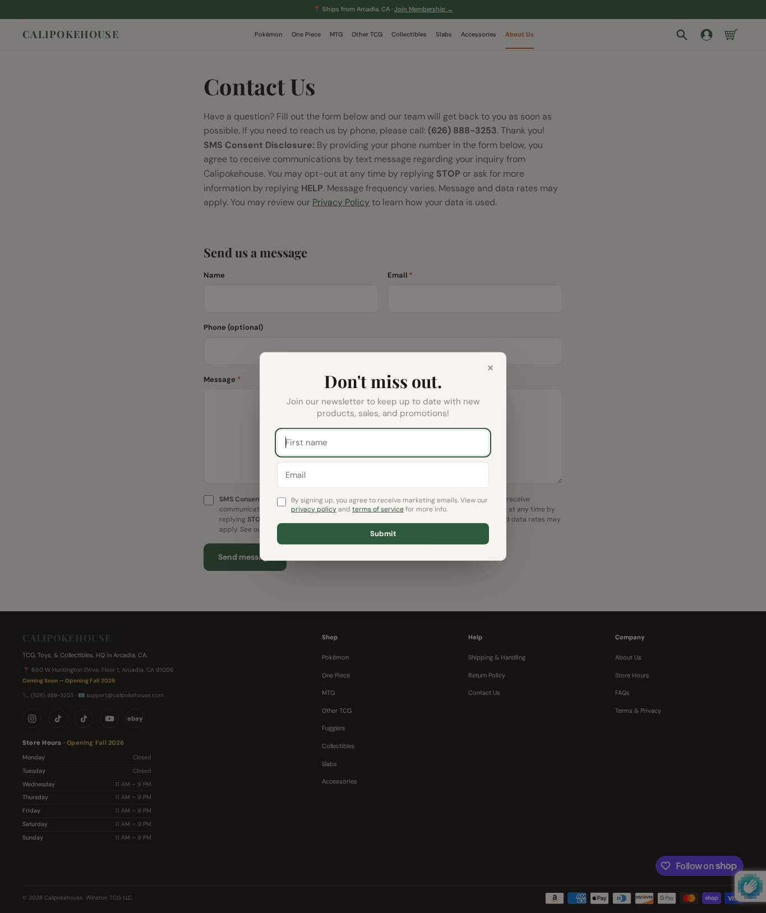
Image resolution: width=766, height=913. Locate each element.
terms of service (378, 509)
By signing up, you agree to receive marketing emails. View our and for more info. (389, 504)
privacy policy (313, 509)
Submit (383, 533)
